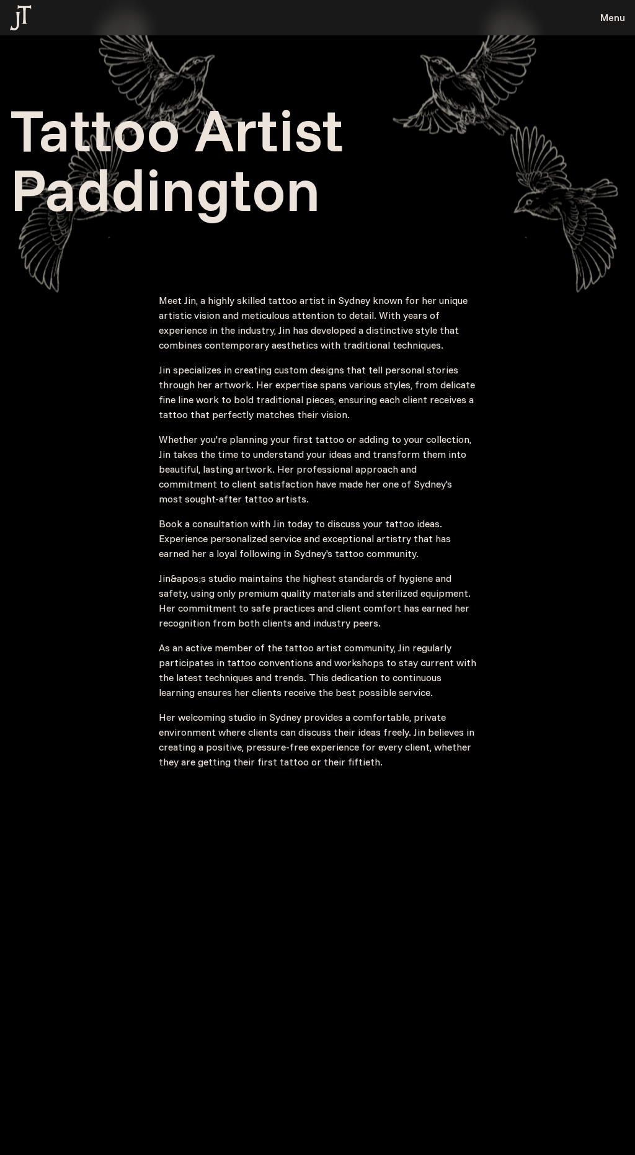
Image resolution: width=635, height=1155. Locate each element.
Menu (612, 17)
